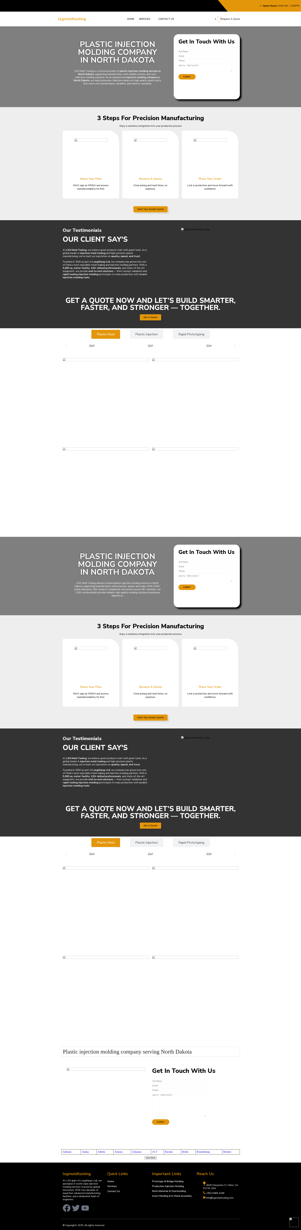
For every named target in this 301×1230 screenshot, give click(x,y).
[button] (146, 19)
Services (144, 19)
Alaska (85, 1151)
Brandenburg (203, 1151)
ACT (154, 1151)
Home (130, 19)
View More (150, 1158)
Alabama (66, 1151)
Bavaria (169, 1151)
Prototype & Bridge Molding (167, 1181)
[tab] (105, 334)
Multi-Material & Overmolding (169, 1191)
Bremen (227, 1151)
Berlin (185, 1151)
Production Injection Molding (168, 1186)
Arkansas (136, 1151)
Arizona (118, 1151)
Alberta (101, 1151)
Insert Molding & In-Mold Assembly (172, 1196)
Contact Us (166, 19)
